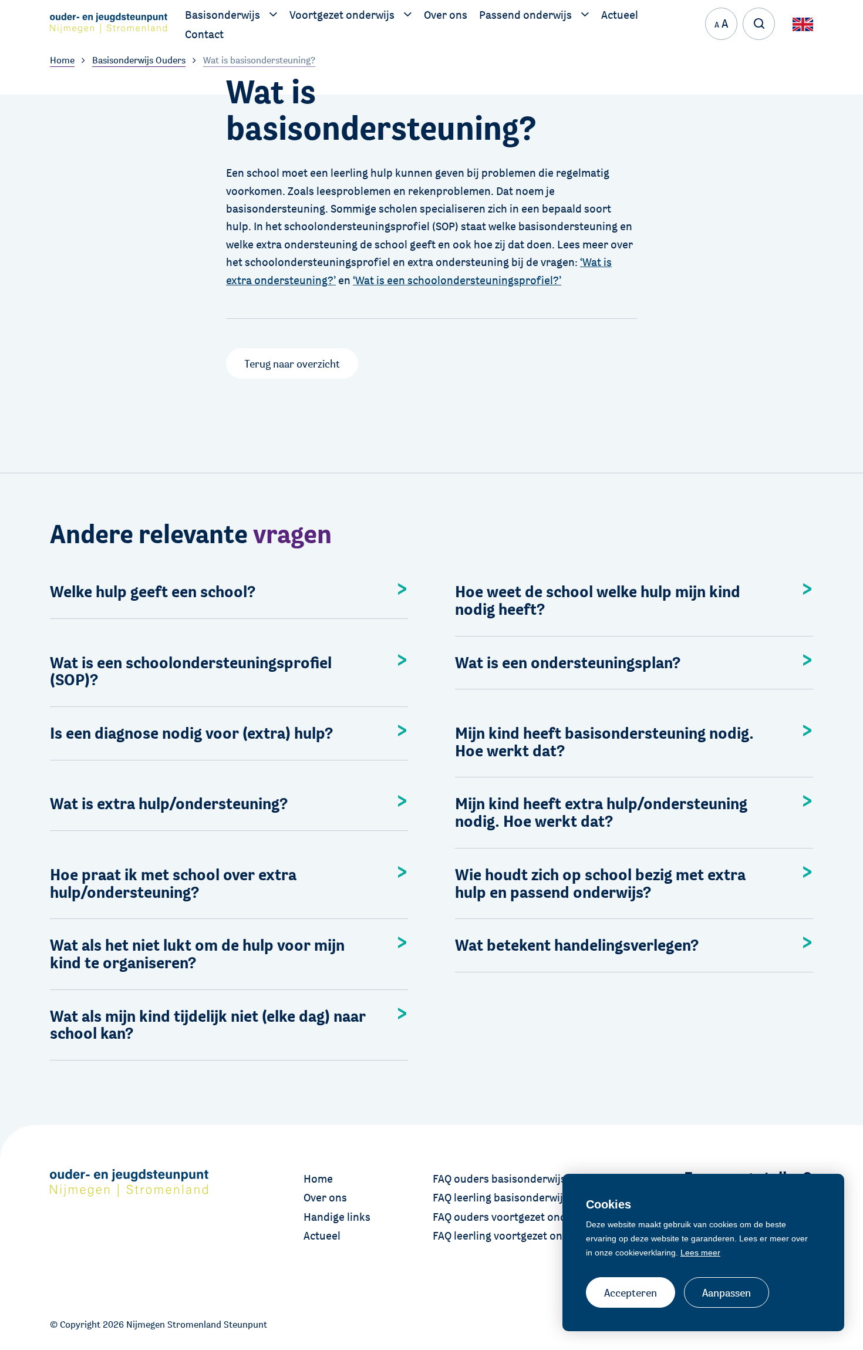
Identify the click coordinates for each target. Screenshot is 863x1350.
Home (318, 1178)
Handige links (337, 1217)
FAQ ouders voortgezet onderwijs (514, 1217)
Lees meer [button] (700, 1252)
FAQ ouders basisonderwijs (499, 1178)
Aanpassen (726, 1292)
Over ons (325, 1197)
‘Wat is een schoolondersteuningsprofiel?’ (457, 280)
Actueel (322, 1235)
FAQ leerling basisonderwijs (500, 1197)
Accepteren (630, 1292)
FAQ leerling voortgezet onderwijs (515, 1235)
